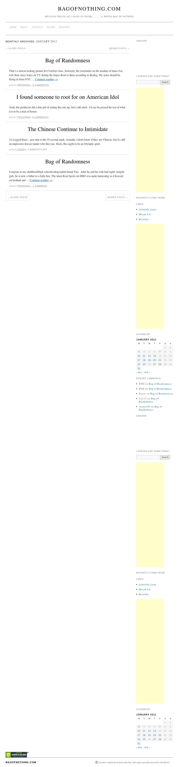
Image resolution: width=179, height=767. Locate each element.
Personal (24, 85)
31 (139, 368)
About (24, 27)
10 (139, 356)
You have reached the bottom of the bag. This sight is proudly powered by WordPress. (134, 762)
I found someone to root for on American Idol (67, 96)
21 (160, 360)
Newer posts (119, 48)
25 (144, 364)
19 (149, 360)
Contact (37, 27)
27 (154, 364)
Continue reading (46, 79)
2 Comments (41, 85)
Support (64, 27)
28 (160, 364)
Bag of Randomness (67, 60)
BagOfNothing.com (89, 8)
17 (139, 360)
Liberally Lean (147, 209)
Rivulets (144, 219)
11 (144, 356)
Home (13, 27)
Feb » (147, 372)
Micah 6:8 (145, 214)
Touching (23, 117)
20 (154, 360)
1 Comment (40, 186)
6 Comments (40, 117)
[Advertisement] (150, 139)
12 (149, 356)
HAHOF (51, 27)
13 (154, 356)
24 (139, 364)
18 (144, 360)
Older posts (16, 48)
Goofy (21, 149)
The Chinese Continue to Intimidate (68, 129)
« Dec (139, 372)
